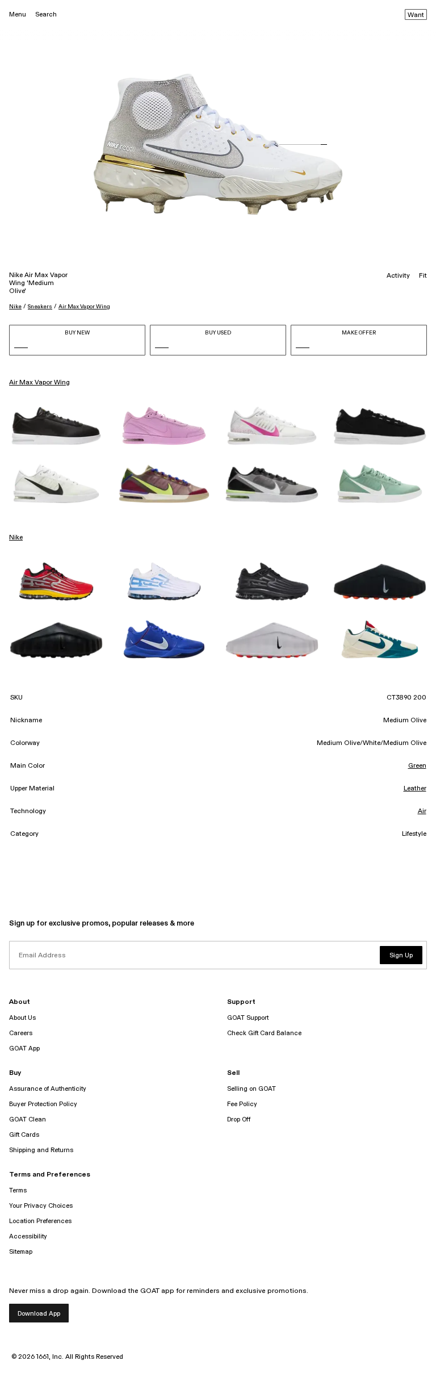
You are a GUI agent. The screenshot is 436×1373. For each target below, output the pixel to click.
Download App (39, 1314)
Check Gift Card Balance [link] (264, 1033)
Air (422, 811)
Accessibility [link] (28, 1236)
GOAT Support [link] (248, 1018)
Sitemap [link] (20, 1252)
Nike (15, 306)
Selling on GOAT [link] (251, 1089)
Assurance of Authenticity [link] (47, 1089)
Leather (415, 788)
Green (417, 766)
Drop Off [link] (238, 1119)
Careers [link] (20, 1033)
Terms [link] (18, 1190)
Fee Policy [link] (242, 1104)
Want (416, 15)
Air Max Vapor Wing (84, 306)
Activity (398, 276)
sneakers (40, 306)
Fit (423, 276)
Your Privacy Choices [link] (41, 1206)
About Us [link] (22, 1018)
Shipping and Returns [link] (41, 1150)
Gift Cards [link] (24, 1135)
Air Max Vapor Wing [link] (39, 382)
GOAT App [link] (24, 1048)
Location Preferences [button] (40, 1221)
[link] (56, 426)
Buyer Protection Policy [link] (43, 1104)
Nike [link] (16, 537)
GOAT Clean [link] (27, 1119)
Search (46, 14)
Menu (17, 14)
